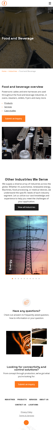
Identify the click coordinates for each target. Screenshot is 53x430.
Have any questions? (26, 311)
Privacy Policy (26, 412)
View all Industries (26, 207)
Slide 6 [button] (27, 278)
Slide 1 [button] (12, 278)
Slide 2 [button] (15, 278)
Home (4, 71)
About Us (44, 399)
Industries (13, 71)
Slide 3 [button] (18, 278)
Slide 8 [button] (33, 278)
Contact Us (20, 405)
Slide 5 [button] (24, 278)
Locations (33, 405)
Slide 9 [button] (36, 278)
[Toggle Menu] (49, 3)
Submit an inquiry (26, 384)
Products (8, 103)
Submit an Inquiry (13, 118)
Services (8, 106)
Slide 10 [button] (39, 278)
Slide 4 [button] (21, 278)
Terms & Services (26, 415)
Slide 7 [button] (30, 278)
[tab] (26, 245)
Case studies (10, 110)
